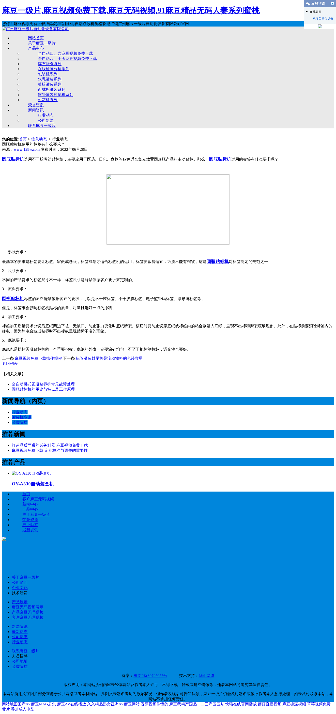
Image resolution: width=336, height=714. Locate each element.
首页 (23, 139)
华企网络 (206, 675)
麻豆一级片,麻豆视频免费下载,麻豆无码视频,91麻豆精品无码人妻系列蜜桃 (131, 10)
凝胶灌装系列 (49, 84)
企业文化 (20, 588)
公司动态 (20, 637)
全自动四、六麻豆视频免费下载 (65, 53)
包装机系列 (48, 74)
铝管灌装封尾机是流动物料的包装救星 (109, 358)
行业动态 (46, 115)
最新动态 (20, 632)
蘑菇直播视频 (269, 704)
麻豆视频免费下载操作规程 (38, 358)
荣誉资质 (36, 105)
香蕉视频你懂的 (154, 704)
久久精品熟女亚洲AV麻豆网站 (113, 704)
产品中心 (36, 48)
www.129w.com (27, 149)
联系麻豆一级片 (42, 126)
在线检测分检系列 (53, 69)
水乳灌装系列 (49, 79)
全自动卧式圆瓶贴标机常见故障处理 (43, 384)
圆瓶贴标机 (218, 261)
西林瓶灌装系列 (51, 89)
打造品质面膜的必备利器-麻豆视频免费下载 (50, 445)
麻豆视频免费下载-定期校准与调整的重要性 (50, 450)
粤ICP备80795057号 (150, 675)
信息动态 (39, 139)
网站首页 (36, 38)
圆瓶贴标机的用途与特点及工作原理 (43, 389)
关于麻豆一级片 (42, 43)
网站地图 (10, 704)
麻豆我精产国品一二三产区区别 (196, 704)
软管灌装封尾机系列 (55, 95)
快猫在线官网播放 (241, 704)
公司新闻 (46, 120)
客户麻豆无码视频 (38, 499)
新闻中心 (30, 504)
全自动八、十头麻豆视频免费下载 (67, 58)
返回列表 (10, 363)
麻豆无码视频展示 (27, 607)
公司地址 (20, 661)
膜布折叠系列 (49, 64)
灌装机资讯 (21, 417)
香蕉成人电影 (22, 709)
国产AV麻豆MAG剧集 (37, 704)
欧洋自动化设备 (323, 18)
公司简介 (20, 582)
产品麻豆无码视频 (27, 612)
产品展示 (20, 602)
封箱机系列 (48, 100)
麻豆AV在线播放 (71, 704)
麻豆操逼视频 (294, 704)
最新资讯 (30, 530)
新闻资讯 (36, 110)
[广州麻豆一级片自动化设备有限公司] (35, 29)
